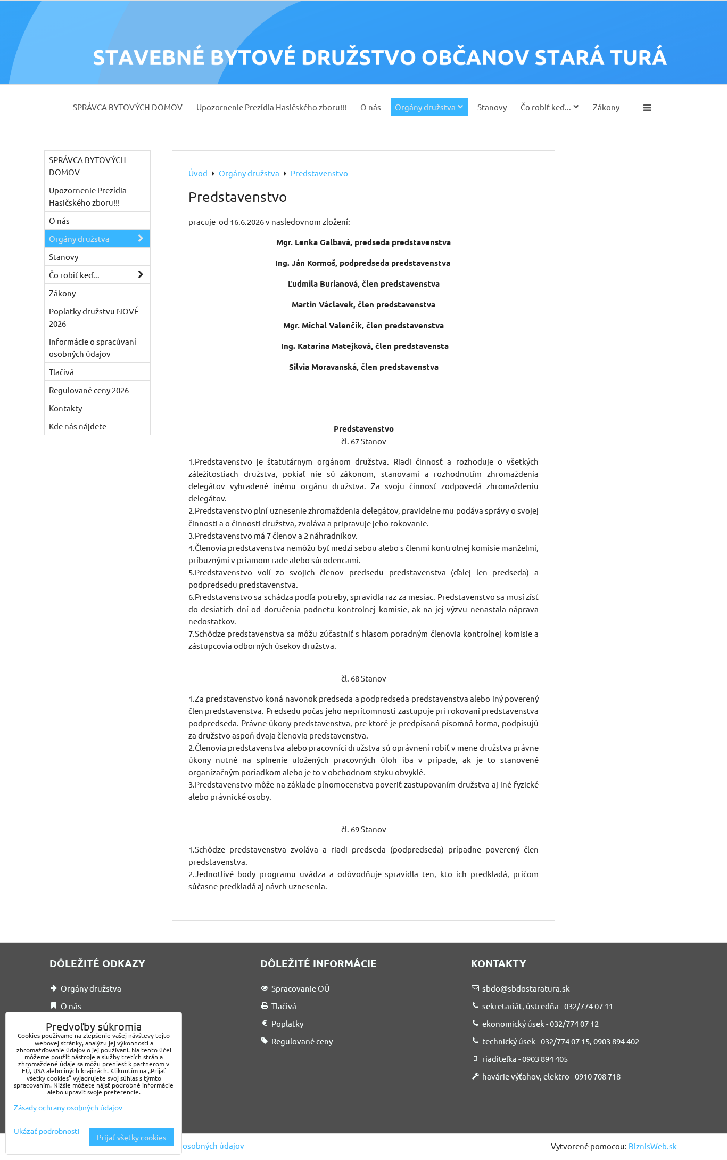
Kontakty (65, 408)
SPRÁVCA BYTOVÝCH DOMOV (128, 107)
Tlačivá (61, 372)
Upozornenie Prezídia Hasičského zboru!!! (271, 107)
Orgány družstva (425, 107)
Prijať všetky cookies (131, 1137)
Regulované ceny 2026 (89, 390)
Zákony (606, 107)
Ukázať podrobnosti (47, 1131)
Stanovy (492, 107)
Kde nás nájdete (77, 426)
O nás (370, 107)
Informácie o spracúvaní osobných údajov (92, 347)
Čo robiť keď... (546, 107)
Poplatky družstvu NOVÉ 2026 (94, 317)
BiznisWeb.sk (653, 1146)
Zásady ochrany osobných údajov (184, 1145)
